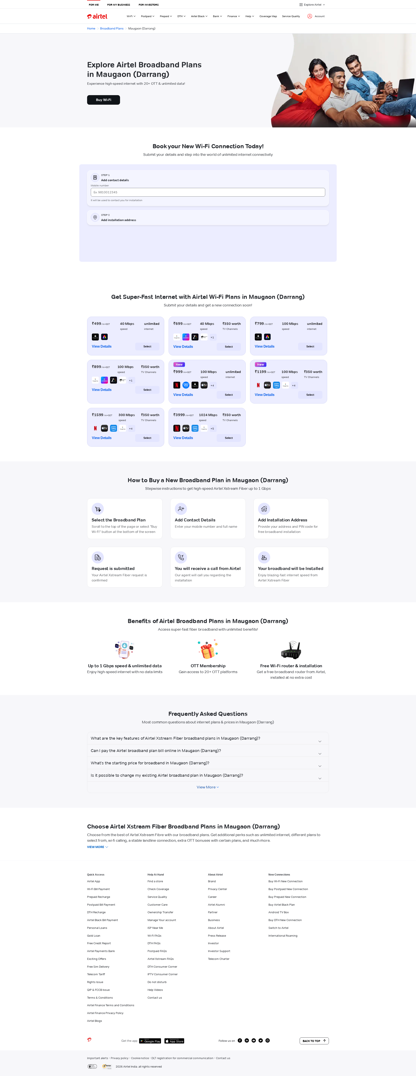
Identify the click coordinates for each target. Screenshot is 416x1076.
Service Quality (291, 16)
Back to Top (311, 1041)
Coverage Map (268, 16)
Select (147, 346)
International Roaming (282, 935)
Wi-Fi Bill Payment (98, 889)
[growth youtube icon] (254, 1040)
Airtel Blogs (94, 1020)
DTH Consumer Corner (162, 966)
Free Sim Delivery (98, 966)
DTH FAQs (154, 943)
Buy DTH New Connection (285, 920)
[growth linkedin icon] (247, 1040)
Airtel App (93, 881)
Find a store (155, 881)
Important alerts (97, 1058)
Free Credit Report (99, 943)
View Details (102, 346)
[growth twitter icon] (260, 1040)
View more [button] (95, 846)
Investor (213, 943)
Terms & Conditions (100, 997)
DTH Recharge (96, 912)
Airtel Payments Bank (101, 951)
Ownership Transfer (160, 912)
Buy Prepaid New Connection (287, 897)
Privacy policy (119, 1058)
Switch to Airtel (278, 927)
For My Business (118, 4)
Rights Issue (95, 982)
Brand (212, 881)
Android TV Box (278, 912)
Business (214, 920)
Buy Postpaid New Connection (288, 889)
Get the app (129, 1041)
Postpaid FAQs (157, 951)
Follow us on (227, 1040)
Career (212, 897)
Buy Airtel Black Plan (281, 904)
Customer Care (157, 904)
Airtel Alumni (216, 904)
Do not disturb (157, 982)
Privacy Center (217, 889)
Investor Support (219, 951)
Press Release (217, 935)
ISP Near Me (155, 927)
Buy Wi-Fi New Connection (285, 881)
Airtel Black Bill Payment (102, 920)
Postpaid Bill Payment (101, 904)
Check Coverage (158, 889)
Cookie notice (140, 1058)
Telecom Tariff (96, 974)
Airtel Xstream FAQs (161, 958)
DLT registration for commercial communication (182, 1058)
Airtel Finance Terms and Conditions (110, 1005)
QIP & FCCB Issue (98, 989)
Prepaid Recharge (98, 897)
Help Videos (155, 989)
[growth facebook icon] (240, 1040)
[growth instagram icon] (267, 1040)
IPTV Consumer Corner (163, 974)
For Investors (149, 4)
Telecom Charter (218, 958)
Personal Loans (97, 927)
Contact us (155, 997)
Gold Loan (93, 935)
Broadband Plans (112, 28)
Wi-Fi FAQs (154, 935)
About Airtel (216, 927)
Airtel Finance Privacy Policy (105, 1013)
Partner (213, 912)
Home (91, 28)
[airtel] (97, 16)
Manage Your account (162, 920)
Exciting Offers (96, 958)
